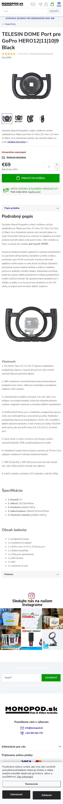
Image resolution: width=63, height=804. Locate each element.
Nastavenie (31, 784)
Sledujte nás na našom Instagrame (32, 603)
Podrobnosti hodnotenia (41, 54)
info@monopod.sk (34, 727)
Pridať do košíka (33, 178)
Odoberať (51, 677)
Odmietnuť (16, 794)
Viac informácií (25, 776)
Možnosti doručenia (16, 157)
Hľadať (54, 11)
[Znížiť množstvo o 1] (56, 169)
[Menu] (59, 4)
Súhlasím (47, 795)
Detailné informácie (16, 141)
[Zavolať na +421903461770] (41, 4)
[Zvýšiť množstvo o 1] (56, 165)
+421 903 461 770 (34, 733)
